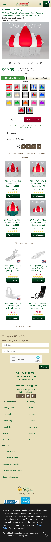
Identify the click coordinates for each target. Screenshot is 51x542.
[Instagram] (33, 396)
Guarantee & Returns (15, 139)
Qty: (11, 119)
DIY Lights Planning (9, 451)
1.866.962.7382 (28, 373)
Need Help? (7, 427)
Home (31, 408)
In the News (33, 427)
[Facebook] (23, 146)
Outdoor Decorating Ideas (12, 471)
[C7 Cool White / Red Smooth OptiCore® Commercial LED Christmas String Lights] (38, 208)
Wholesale (32, 433)
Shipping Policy (8, 408)
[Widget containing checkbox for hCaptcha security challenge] (26, 359)
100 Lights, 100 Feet (38, 78)
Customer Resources (10, 477)
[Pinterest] (33, 146)
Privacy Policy (8, 414)
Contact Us (27, 379)
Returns (5, 433)
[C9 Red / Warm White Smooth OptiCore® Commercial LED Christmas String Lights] (38, 169)
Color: (25, 82)
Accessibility (7, 440)
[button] (42, 43)
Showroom (32, 440)
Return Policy (7, 421)
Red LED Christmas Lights (13, 9)
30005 (28, 128)
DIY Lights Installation (10, 458)
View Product (13, 196)
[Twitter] (28, 146)
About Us (32, 414)
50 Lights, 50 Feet (13, 78)
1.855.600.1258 (28, 376)
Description (11, 133)
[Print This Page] (39, 146)
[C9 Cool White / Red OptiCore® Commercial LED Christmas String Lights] (12, 169)
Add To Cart (32, 119)
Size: (26, 73)
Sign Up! (44, 367)
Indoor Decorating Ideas (11, 464)
